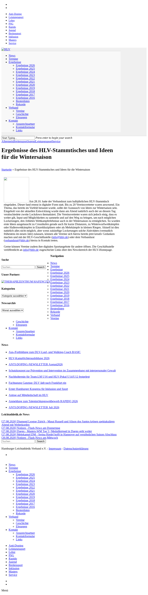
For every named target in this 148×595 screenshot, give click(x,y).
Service (56, 141)
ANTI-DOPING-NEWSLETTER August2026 (36, 364)
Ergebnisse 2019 (59, 295)
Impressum (55, 448)
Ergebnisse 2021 (59, 289)
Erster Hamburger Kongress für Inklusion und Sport (38, 388)
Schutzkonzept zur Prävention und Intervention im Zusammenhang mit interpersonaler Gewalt (62, 370)
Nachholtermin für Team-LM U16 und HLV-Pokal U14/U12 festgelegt (49, 376)
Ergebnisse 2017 (59, 302)
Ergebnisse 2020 (59, 292)
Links (19, 337)
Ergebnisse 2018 (59, 298)
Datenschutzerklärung (76, 448)
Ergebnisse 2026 (59, 272)
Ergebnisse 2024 (59, 279)
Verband (55, 315)
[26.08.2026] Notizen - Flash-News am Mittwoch (29, 437)
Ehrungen (21, 324)
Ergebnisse (56, 269)
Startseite (6, 169)
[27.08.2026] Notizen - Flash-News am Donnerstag (30, 427)
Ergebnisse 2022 (59, 285)
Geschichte (22, 321)
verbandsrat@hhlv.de (17, 240)
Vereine (54, 318)
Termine (55, 266)
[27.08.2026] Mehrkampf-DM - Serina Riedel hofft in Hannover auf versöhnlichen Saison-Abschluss (59, 434)
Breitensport (20, 141)
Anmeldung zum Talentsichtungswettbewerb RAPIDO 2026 (43, 401)
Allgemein (7, 141)
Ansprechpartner (25, 331)
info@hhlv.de (60, 237)
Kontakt (13, 328)
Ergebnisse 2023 (59, 282)
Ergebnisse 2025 (59, 276)
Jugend (31, 141)
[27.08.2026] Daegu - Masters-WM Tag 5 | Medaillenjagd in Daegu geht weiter (46, 431)
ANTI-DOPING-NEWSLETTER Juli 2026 (34, 407)
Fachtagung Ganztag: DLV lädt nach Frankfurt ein (37, 382)
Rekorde (55, 311)
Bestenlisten (57, 308)
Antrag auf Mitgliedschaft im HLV (28, 395)
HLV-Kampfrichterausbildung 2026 (29, 358)
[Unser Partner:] (25, 281)
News (53, 263)
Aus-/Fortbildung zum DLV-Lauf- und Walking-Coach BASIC (45, 352)
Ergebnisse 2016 (59, 305)
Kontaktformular (25, 334)
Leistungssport (43, 141)
